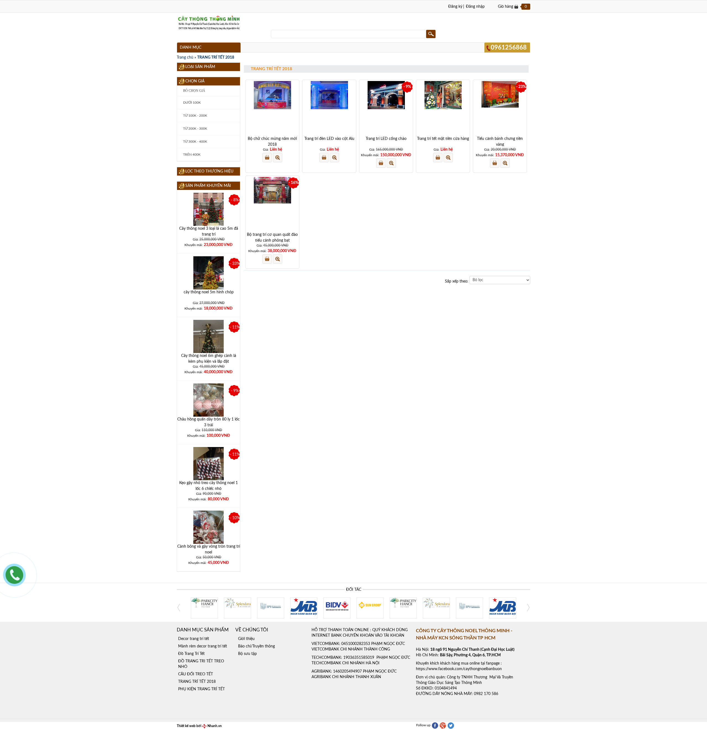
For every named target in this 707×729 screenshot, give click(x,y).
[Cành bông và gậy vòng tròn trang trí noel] (208, 531)
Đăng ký (455, 7)
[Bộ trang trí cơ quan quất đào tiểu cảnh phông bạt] (272, 190)
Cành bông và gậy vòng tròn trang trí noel (208, 549)
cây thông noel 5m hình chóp (209, 292)
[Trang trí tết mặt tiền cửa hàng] (443, 95)
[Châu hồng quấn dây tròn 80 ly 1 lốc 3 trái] (208, 403)
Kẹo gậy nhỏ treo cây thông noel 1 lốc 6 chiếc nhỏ (208, 486)
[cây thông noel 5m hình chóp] (208, 276)
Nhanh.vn (214, 726)
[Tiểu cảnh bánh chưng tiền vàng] (500, 94)
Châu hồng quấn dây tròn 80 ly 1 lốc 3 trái (208, 422)
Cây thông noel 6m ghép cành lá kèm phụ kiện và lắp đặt (208, 359)
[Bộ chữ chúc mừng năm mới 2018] (272, 95)
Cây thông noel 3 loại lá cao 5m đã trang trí (208, 231)
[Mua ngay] (267, 157)
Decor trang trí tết (193, 639)
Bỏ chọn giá (193, 91)
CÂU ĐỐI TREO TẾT (195, 674)
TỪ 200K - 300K (194, 128)
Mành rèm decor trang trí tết (202, 646)
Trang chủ (185, 57)
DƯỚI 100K (191, 102)
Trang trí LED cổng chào (386, 139)
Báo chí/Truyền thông (256, 646)
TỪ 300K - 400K (194, 141)
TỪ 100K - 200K (194, 115)
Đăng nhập (475, 7)
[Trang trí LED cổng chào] (386, 95)
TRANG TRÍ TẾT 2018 (215, 57)
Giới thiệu (246, 639)
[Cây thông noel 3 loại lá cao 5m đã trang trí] (208, 213)
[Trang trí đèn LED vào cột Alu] (329, 95)
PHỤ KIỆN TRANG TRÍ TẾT (201, 689)
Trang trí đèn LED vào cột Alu (329, 139)
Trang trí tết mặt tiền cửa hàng (443, 139)
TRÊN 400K (191, 154)
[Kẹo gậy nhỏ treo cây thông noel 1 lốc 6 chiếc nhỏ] (208, 474)
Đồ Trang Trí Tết (191, 654)
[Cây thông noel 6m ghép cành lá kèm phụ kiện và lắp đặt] (208, 346)
